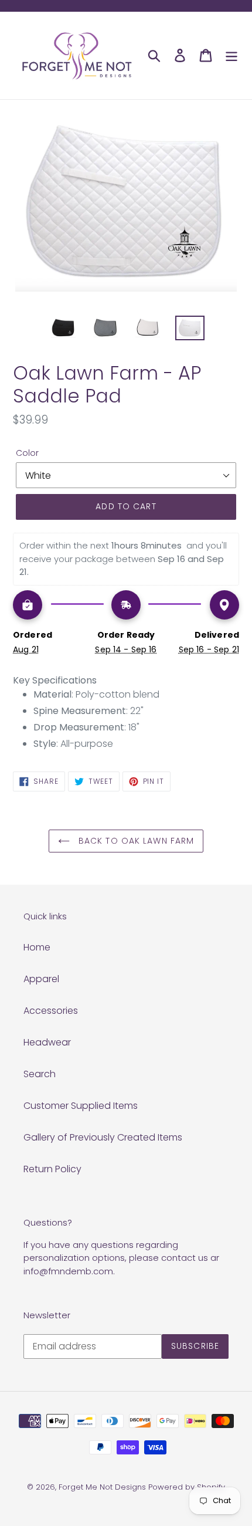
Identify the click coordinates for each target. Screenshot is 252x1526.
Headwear (47, 1042)
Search (39, 1074)
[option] (63, 328)
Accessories (50, 1010)
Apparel (41, 979)
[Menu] (231, 55)
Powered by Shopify (186, 1487)
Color (27, 453)
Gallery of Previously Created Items (102, 1137)
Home (36, 947)
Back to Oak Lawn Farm (135, 841)
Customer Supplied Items (80, 1105)
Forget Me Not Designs (102, 1487)
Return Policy (52, 1169)
